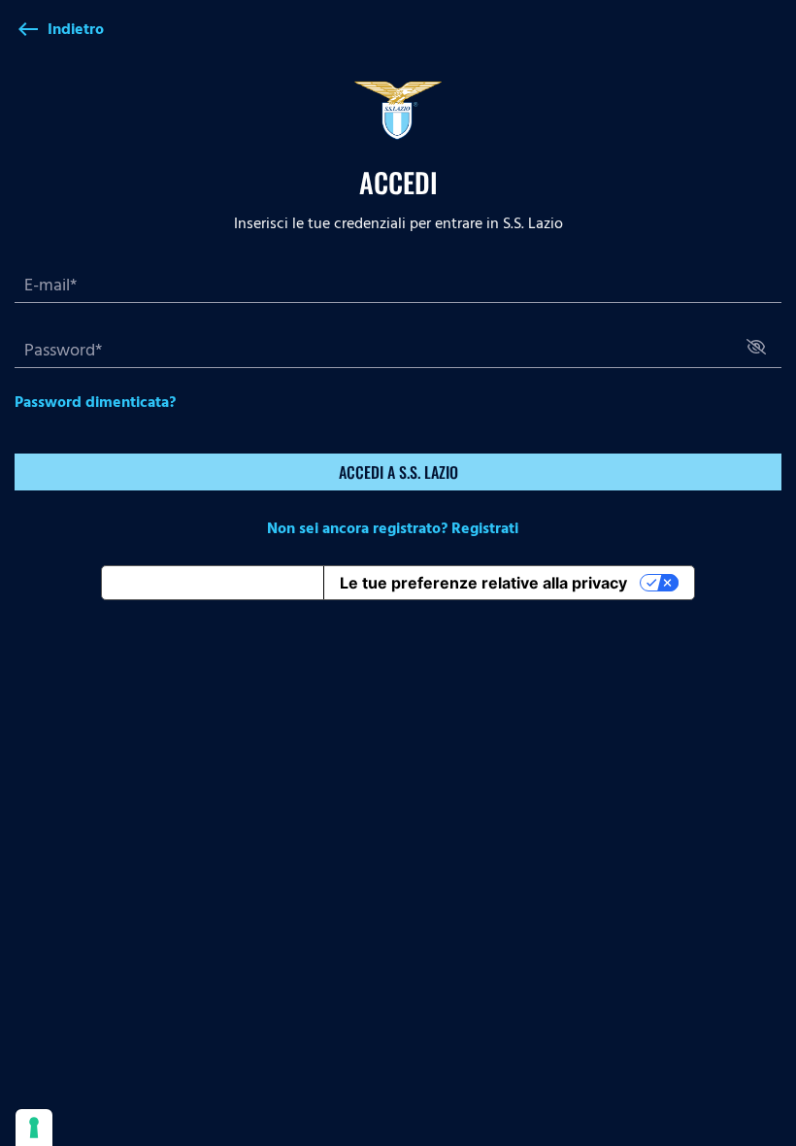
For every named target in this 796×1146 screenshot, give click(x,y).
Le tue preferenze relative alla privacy (483, 582)
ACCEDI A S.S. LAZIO (398, 472)
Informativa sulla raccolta (212, 582)
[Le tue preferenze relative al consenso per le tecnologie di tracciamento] (34, 1127)
